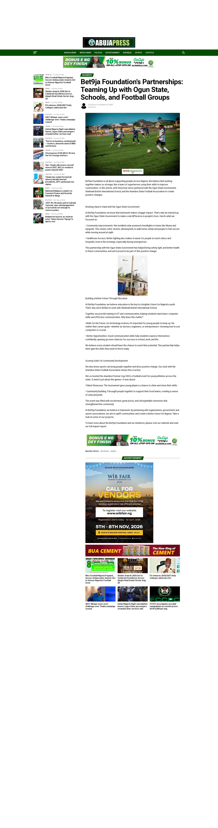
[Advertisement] (75, 17)
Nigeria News (70, 53)
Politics (98, 53)
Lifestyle (149, 53)
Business (127, 53)
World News (85, 53)
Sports (138, 53)
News (113, 451)
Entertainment (113, 53)
